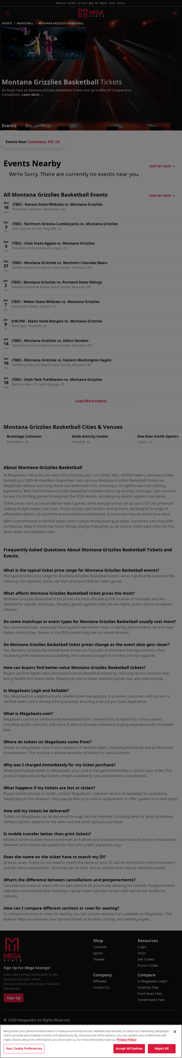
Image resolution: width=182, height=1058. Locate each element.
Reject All (162, 1048)
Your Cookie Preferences (24, 1048)
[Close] (175, 1032)
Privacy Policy (126, 1040)
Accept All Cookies (129, 1048)
